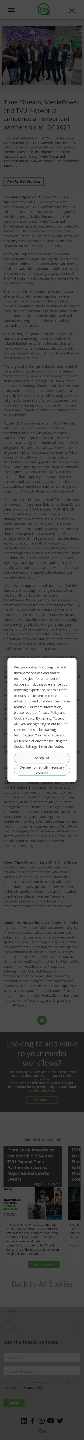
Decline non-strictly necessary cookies (42, 770)
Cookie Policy (24, 718)
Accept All (42, 758)
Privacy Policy (48, 712)
